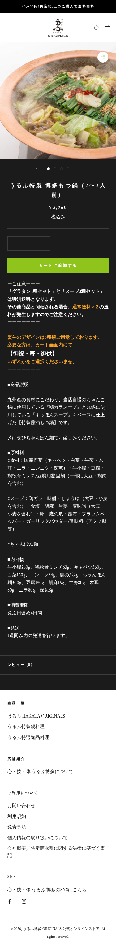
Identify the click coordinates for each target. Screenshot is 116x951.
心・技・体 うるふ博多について (40, 772)
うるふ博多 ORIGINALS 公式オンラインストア (61, 929)
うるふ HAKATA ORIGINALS (36, 716)
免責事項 (16, 827)
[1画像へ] (48, 168)
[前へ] (37, 168)
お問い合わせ (21, 806)
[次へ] (79, 168)
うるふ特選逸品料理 (28, 737)
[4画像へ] (68, 168)
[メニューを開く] (9, 27)
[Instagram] (24, 901)
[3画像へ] (61, 168)
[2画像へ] (55, 168)
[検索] (97, 27)
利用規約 (16, 816)
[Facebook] (9, 901)
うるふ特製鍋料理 (26, 727)
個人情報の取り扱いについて (37, 838)
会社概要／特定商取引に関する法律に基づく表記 (56, 851)
